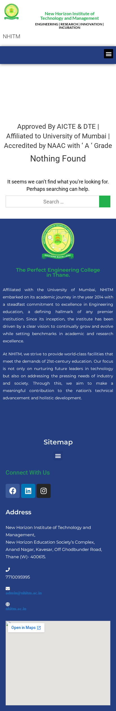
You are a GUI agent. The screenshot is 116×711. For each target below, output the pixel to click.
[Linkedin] (28, 491)
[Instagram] (44, 491)
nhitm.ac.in (16, 608)
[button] (108, 53)
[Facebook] (13, 491)
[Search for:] (58, 202)
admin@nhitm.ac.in (24, 593)
